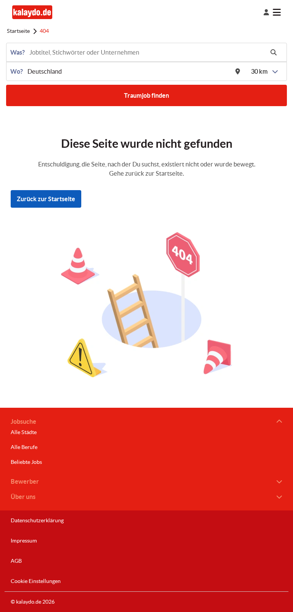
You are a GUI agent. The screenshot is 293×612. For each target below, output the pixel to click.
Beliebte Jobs (26, 462)
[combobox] (146, 52)
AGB (16, 561)
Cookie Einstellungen (36, 581)
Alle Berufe (24, 447)
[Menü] (283, 12)
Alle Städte (24, 432)
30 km (259, 71)
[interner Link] (32, 12)
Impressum (24, 541)
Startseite (18, 31)
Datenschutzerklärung (37, 520)
